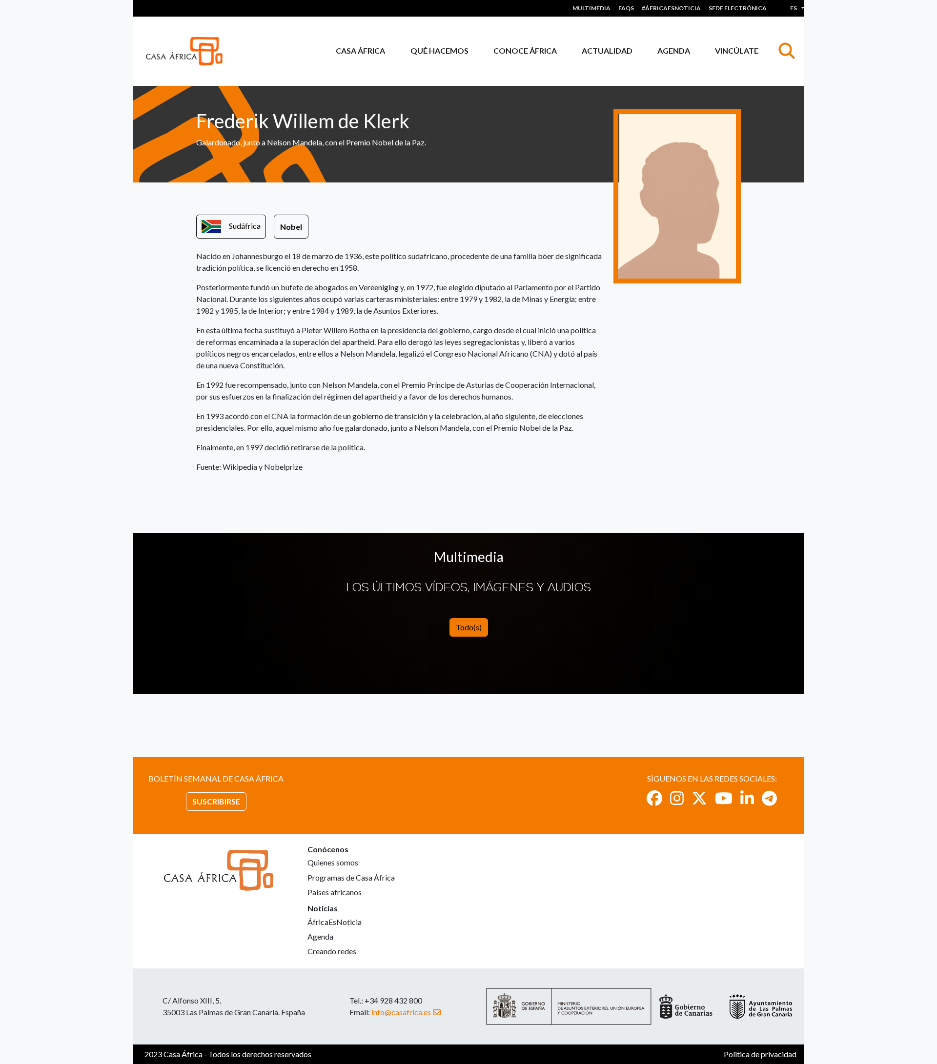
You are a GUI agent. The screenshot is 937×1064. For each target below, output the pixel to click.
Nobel (291, 226)
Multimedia (591, 8)
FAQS (626, 8)
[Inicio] (188, 51)
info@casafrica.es (401, 1012)
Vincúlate (736, 50)
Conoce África (525, 50)
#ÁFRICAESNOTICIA (671, 8)
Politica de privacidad (760, 1054)
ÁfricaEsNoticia (334, 921)
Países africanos (334, 892)
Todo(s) (469, 627)
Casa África (360, 50)
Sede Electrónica (738, 8)
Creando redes (331, 951)
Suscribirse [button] (216, 801)
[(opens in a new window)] (654, 798)
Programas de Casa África (351, 877)
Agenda (673, 50)
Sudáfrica (245, 225)
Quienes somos (332, 862)
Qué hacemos (439, 50)
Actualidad (607, 50)
